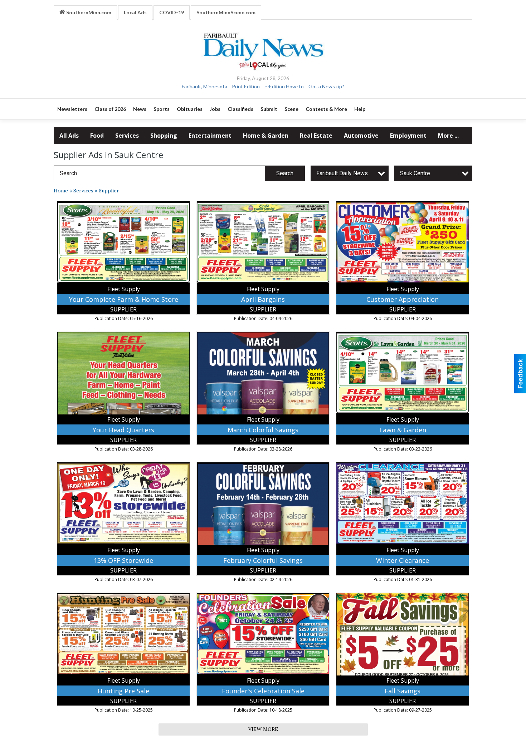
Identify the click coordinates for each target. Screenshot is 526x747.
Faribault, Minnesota (204, 86)
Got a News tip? (326, 86)
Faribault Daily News (342, 173)
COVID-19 (171, 12)
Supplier (109, 190)
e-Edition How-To (284, 86)
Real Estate (316, 135)
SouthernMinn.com (88, 12)
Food (97, 135)
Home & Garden (265, 135)
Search (284, 173)
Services (127, 135)
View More (263, 729)
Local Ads (135, 12)
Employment (408, 135)
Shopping (163, 135)
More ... (448, 135)
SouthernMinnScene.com (225, 12)
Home (61, 190)
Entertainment (210, 135)
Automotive (361, 135)
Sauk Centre (415, 173)
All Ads (69, 135)
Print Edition (246, 86)
